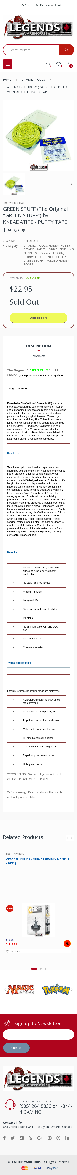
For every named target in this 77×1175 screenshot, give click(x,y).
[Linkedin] (67, 1138)
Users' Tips (18, 534)
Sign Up (16, 1048)
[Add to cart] (67, 943)
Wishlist (15, 951)
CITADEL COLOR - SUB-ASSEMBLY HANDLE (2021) (38, 861)
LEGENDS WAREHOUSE (26, 1162)
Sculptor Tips (37, 531)
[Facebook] (4, 230)
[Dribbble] (58, 1138)
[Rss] (30, 1138)
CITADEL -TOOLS (33, 79)
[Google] (16, 230)
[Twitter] (9, 230)
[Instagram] (22, 1138)
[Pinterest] (23, 230)
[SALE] (38, 920)
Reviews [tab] (39, 355)
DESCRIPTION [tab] (38, 345)
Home (7, 79)
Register (45, 5)
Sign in (58, 5)
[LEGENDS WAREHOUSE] (38, 27)
